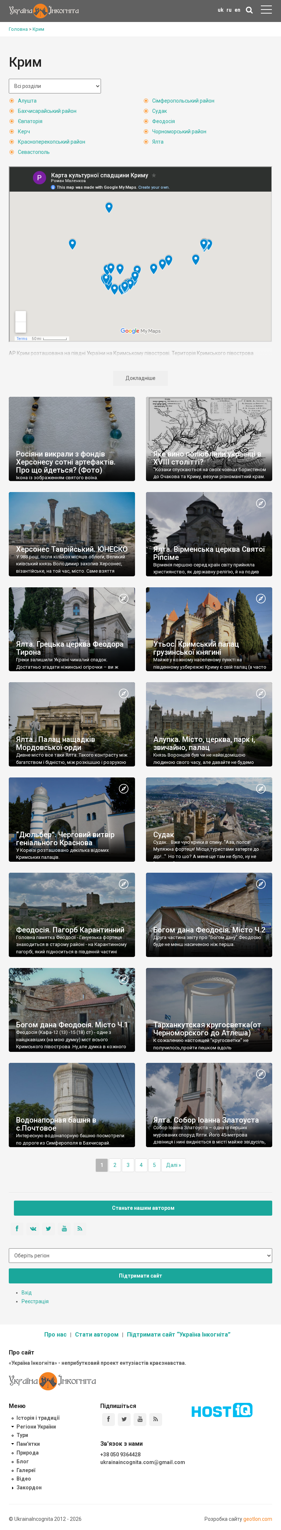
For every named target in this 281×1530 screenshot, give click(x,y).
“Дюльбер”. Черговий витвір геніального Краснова (65, 838)
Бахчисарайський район (47, 111)
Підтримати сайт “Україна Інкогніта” (179, 1334)
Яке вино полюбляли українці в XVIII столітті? (207, 458)
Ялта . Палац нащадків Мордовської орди (55, 743)
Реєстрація (35, 1301)
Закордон (29, 1487)
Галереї (25, 1470)
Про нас (55, 1334)
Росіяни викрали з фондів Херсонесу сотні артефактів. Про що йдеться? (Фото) (66, 462)
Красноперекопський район (51, 142)
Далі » (173, 1165)
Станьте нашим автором (143, 1208)
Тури (22, 1435)
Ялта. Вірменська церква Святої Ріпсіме (209, 553)
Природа (27, 1453)
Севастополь (34, 152)
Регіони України (36, 1427)
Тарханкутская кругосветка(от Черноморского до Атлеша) (207, 1028)
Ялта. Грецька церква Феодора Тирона (70, 648)
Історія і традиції (37, 1418)
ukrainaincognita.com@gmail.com (142, 1462)
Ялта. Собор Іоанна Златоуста (206, 1120)
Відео (23, 1479)
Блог (22, 1461)
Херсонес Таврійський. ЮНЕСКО (72, 549)
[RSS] (155, 1419)
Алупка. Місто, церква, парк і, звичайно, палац (204, 743)
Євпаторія (30, 121)
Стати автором (97, 1334)
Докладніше (140, 378)
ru (229, 10)
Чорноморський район (179, 131)
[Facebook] (108, 1419)
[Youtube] (140, 1419)
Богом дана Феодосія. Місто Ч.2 (209, 929)
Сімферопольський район (183, 101)
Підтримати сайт (140, 1276)
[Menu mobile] (266, 10)
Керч (24, 131)
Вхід (27, 1293)
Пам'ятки (28, 1444)
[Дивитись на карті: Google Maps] (261, 504)
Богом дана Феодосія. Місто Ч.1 (72, 1024)
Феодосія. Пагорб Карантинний (70, 929)
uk (221, 10)
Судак (159, 111)
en (237, 10)
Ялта (158, 142)
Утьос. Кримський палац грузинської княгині (196, 648)
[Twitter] (124, 1419)
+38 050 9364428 (120, 1454)
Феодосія (163, 121)
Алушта (27, 101)
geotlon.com (257, 1519)
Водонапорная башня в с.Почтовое (56, 1124)
